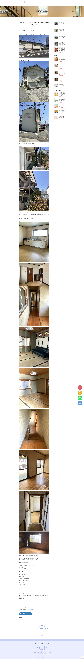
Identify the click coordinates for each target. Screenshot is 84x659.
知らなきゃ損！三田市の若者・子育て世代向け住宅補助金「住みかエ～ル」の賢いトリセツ (62, 66)
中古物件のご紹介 (24, 617)
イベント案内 (80, 398)
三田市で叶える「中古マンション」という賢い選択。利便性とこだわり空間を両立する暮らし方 (62, 73)
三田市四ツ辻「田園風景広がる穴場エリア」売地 (40, 607)
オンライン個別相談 (80, 393)
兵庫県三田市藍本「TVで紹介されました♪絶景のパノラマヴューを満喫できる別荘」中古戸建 (62, 31)
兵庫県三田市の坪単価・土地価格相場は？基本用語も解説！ (62, 85)
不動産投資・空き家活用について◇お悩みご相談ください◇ (62, 106)
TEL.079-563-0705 (42, 653)
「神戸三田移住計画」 (30, 609)
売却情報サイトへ (80, 404)
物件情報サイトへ (80, 388)
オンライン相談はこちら (26, 613)
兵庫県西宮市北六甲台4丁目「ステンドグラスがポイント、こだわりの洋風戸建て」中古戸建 (62, 24)
